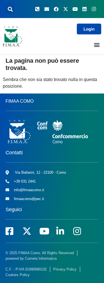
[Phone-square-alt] (37, 9)
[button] (10, 9)
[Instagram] (93, 9)
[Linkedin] (84, 9)
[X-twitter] (65, 9)
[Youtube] (75, 9)
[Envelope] (46, 9)
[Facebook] (56, 9)
